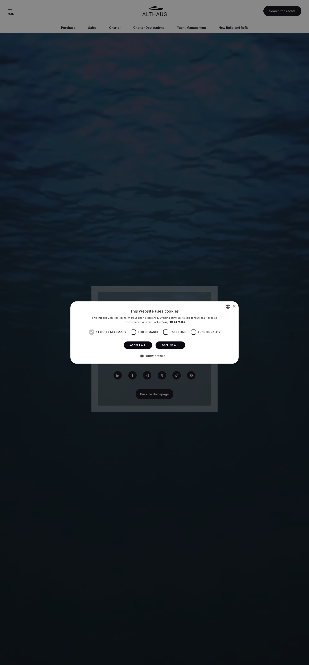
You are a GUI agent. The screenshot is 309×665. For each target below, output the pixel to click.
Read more (177, 321)
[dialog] (154, 332)
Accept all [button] (138, 345)
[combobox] (228, 307)
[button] (154, 355)
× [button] (233, 306)
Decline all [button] (170, 345)
